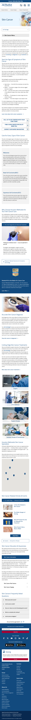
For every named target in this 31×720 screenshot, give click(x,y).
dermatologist (7, 327)
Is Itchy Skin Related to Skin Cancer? (19, 505)
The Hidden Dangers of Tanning (19, 513)
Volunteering (4, 696)
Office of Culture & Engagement (7, 693)
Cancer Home (4, 10)
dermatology (7, 350)
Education (3, 680)
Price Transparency (20, 694)
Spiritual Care (4, 698)
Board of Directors (5, 699)
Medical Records (19, 687)
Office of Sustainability (6, 706)
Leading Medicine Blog (21, 673)
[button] (7, 479)
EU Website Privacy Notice (17, 714)
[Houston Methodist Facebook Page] (4, 638)
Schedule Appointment (21, 682)
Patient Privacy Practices (6, 714)
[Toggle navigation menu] (28, 5)
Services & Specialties (6, 676)
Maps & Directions (20, 684)
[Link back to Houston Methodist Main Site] (6, 5)
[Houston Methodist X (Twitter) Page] (8, 638)
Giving (3, 694)
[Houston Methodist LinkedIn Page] (19, 638)
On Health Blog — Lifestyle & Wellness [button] (14, 500)
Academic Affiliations (5, 701)
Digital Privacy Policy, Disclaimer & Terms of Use (10, 712)
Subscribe (15, 632)
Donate (15, 659)
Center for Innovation (5, 704)
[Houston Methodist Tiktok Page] (27, 638)
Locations (3, 683)
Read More (15, 536)
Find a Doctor (19, 680)
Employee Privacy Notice (17, 715)
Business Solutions (20, 692)
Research (3, 681)
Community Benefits (5, 691)
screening (8, 54)
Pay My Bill (19, 685)
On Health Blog (19, 671)
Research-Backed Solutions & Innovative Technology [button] (15, 261)
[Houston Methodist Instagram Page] (15, 638)
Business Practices (5, 703)
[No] (23, 622)
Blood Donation (4, 708)
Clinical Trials (19, 690)
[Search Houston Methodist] (24, 5)
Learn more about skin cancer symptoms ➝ (13, 114)
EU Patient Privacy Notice (6, 715)
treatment (23, 54)
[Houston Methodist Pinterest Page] (23, 638)
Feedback (18, 674)
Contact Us (19, 666)
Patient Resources (20, 689)
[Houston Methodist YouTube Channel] (11, 638)
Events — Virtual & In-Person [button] (12, 541)
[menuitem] (15, 1)
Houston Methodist (5, 689)
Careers (3, 669)
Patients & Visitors (5, 675)
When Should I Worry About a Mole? (19, 527)
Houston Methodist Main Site (15, 1)
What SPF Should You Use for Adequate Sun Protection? (20, 521)
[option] (15, 382)
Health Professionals (5, 678)
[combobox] (15, 29)
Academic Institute (5, 665)
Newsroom (19, 669)
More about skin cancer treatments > (11, 369)
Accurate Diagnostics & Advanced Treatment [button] (16, 225)
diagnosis (15, 54)
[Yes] (21, 622)
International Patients (6, 667)
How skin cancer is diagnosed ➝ (10, 338)
